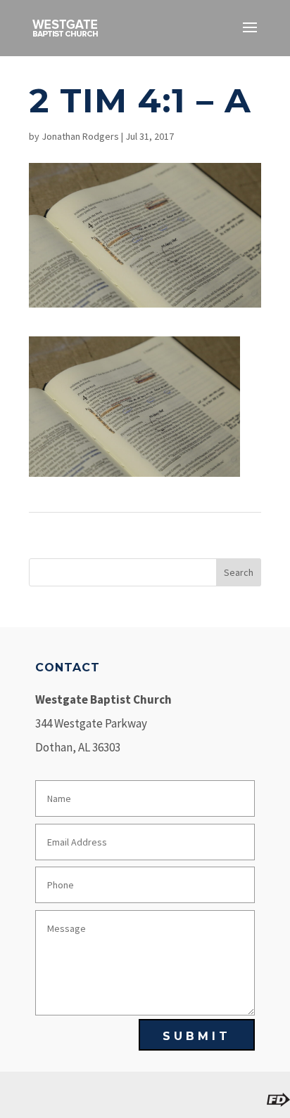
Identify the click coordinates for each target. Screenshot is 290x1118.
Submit (197, 1036)
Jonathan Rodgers (80, 136)
